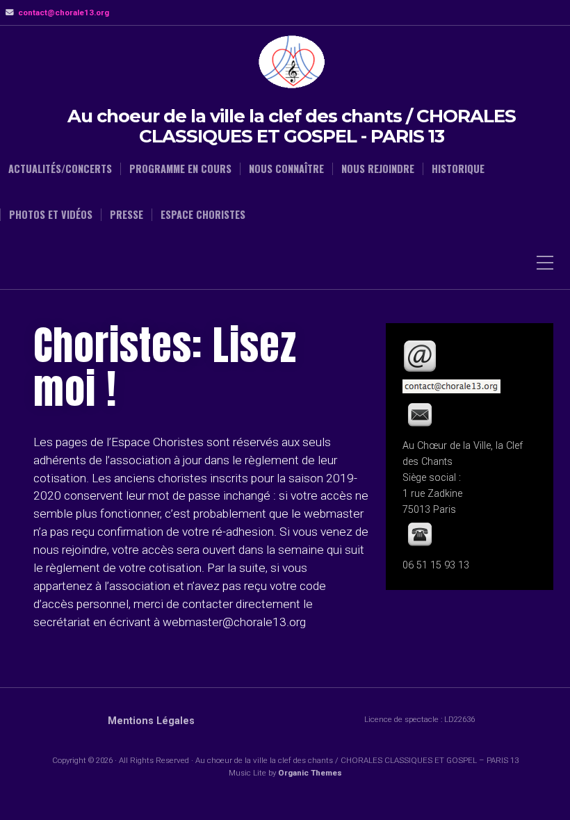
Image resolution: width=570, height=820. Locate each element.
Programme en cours (180, 169)
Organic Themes (310, 773)
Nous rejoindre (377, 169)
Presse (126, 214)
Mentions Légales (151, 721)
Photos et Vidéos (50, 214)
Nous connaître (286, 169)
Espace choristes (203, 214)
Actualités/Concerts (60, 169)
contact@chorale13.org (63, 12)
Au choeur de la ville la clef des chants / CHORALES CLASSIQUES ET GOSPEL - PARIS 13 (291, 126)
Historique (458, 169)
